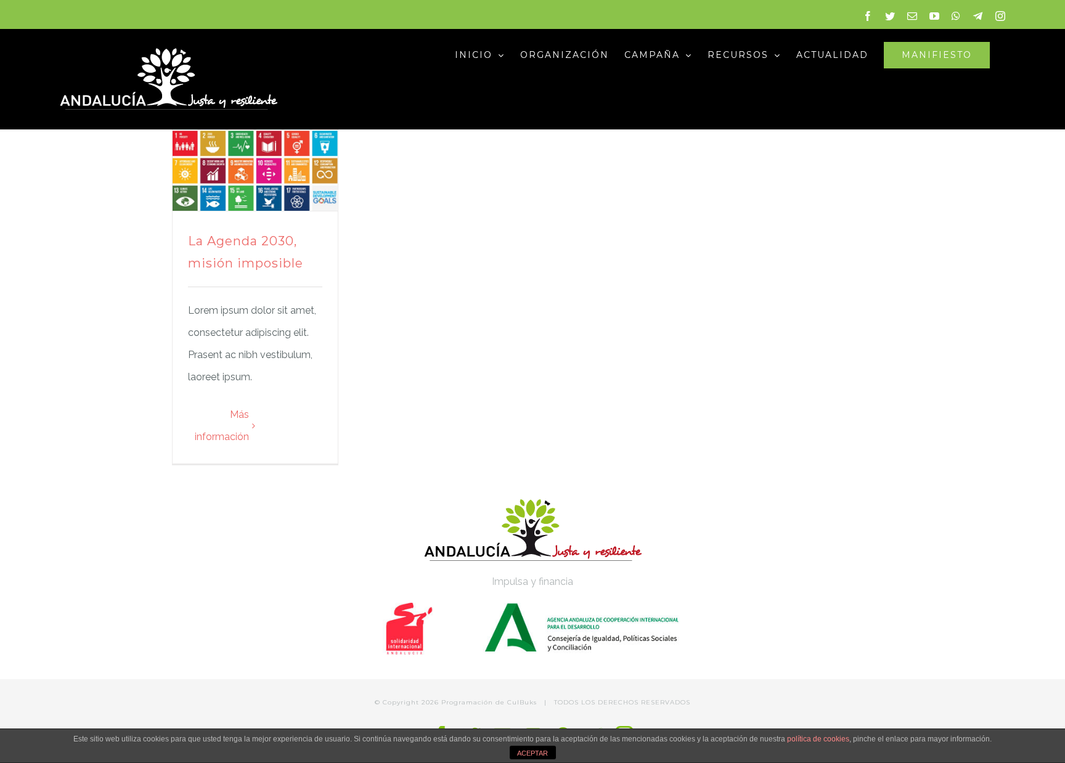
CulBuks (522, 702)
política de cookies (818, 739)
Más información (222, 426)
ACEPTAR (532, 753)
